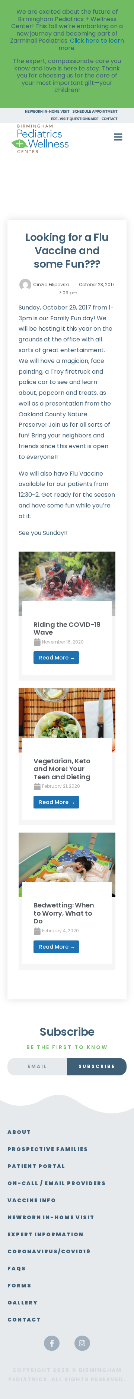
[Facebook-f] (52, 1343)
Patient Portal (36, 1166)
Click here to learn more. (91, 44)
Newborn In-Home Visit (47, 111)
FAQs (16, 1268)
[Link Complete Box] (67, 616)
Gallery (22, 1302)
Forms (19, 1285)
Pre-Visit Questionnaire (75, 119)
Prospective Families (47, 1149)
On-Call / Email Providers (56, 1183)
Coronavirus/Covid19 (49, 1251)
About (19, 1132)
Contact (110, 119)
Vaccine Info (31, 1200)
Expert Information (45, 1234)
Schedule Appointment (95, 111)
